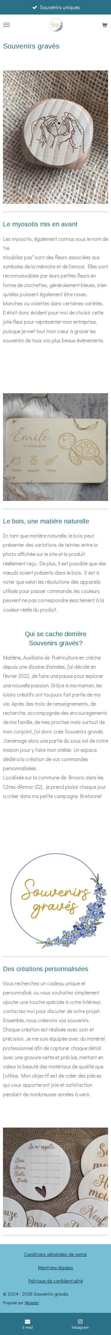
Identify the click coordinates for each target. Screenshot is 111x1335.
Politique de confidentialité (55, 1281)
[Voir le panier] (104, 24)
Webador (32, 1302)
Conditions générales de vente (55, 1254)
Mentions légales (55, 1267)
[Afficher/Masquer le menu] (6, 24)
